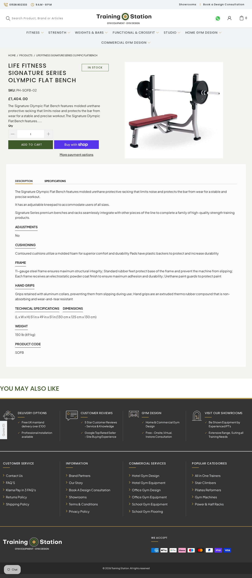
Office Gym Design (146, 490)
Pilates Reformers (208, 490)
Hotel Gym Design (145, 476)
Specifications (55, 181)
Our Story (76, 483)
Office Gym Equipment (149, 497)
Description (24, 181)
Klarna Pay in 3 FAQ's (21, 490)
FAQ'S (10, 483)
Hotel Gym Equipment (148, 483)
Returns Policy (16, 497)
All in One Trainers (207, 476)
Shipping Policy (17, 504)
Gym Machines (206, 497)
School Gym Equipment (150, 504)
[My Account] (229, 18)
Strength (57, 32)
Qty (10, 125)
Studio (170, 32)
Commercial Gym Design (124, 42)
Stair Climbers (205, 483)
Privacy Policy (79, 511)
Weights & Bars (89, 32)
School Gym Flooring (147, 511)
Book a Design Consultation (223, 4)
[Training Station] (124, 18)
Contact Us (14, 476)
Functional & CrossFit (134, 32)
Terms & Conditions (83, 504)
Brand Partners (79, 476)
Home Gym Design (201, 32)
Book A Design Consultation (89, 490)
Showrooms (187, 4)
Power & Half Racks (209, 504)
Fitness (33, 32)
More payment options (76, 154)
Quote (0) (3, 430)
